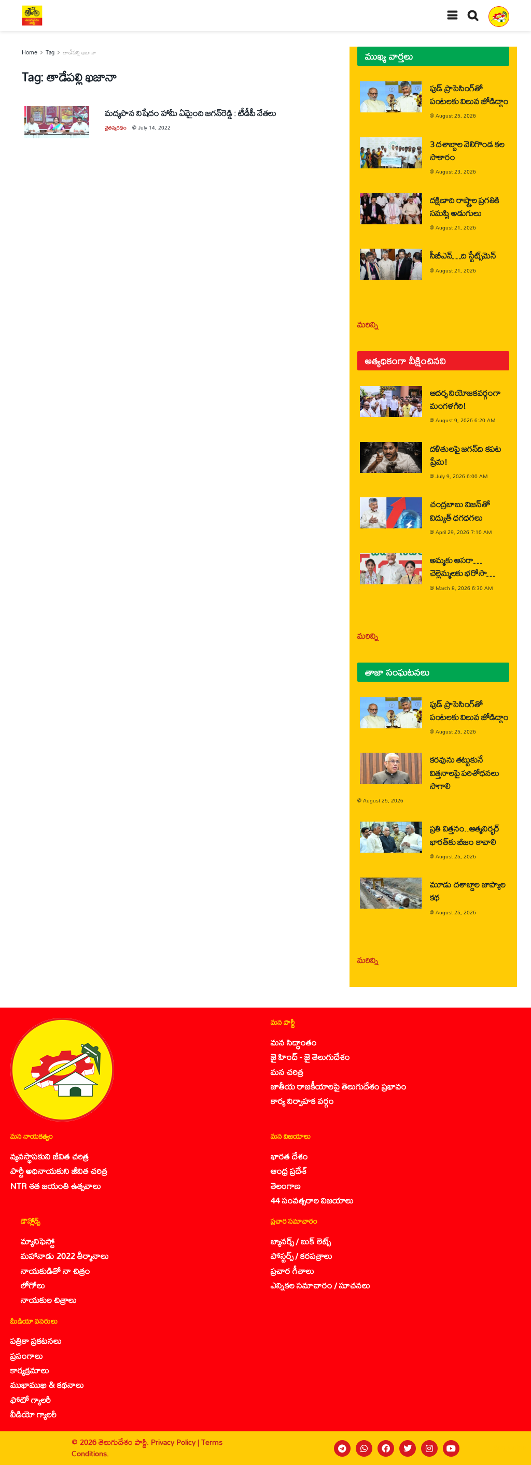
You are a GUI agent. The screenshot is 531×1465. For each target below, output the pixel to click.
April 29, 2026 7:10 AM (464, 532)
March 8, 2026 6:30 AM (464, 588)
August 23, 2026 (456, 171)
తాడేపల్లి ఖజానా (79, 52)
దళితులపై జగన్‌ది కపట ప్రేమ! (465, 455)
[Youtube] (451, 1448)
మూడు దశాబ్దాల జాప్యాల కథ (468, 890)
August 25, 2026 (456, 115)
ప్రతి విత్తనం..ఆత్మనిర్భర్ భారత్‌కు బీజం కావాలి (465, 835)
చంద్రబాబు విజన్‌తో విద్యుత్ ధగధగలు (460, 510)
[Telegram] (342, 1448)
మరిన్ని (368, 324)
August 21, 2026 (456, 227)
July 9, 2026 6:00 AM (461, 476)
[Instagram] (429, 1448)
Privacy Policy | (176, 1441)
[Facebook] (386, 1448)
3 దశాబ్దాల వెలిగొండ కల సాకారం (467, 150)
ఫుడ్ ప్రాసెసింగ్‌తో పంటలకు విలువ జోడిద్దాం (469, 94)
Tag (50, 52)
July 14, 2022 (154, 127)
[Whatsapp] (364, 1448)
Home (29, 52)
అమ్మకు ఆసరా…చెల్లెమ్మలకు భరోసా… (462, 566)
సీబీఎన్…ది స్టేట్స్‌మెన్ (463, 255)
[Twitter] (407, 1448)
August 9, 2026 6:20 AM (465, 420)
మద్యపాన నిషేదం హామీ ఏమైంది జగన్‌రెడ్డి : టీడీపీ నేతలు (190, 112)
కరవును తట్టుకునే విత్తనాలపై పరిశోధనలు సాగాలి (464, 772)
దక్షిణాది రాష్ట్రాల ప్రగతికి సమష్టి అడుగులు (464, 206)
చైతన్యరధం (116, 127)
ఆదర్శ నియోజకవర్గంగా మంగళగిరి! (465, 399)
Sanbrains (509, 1448)
